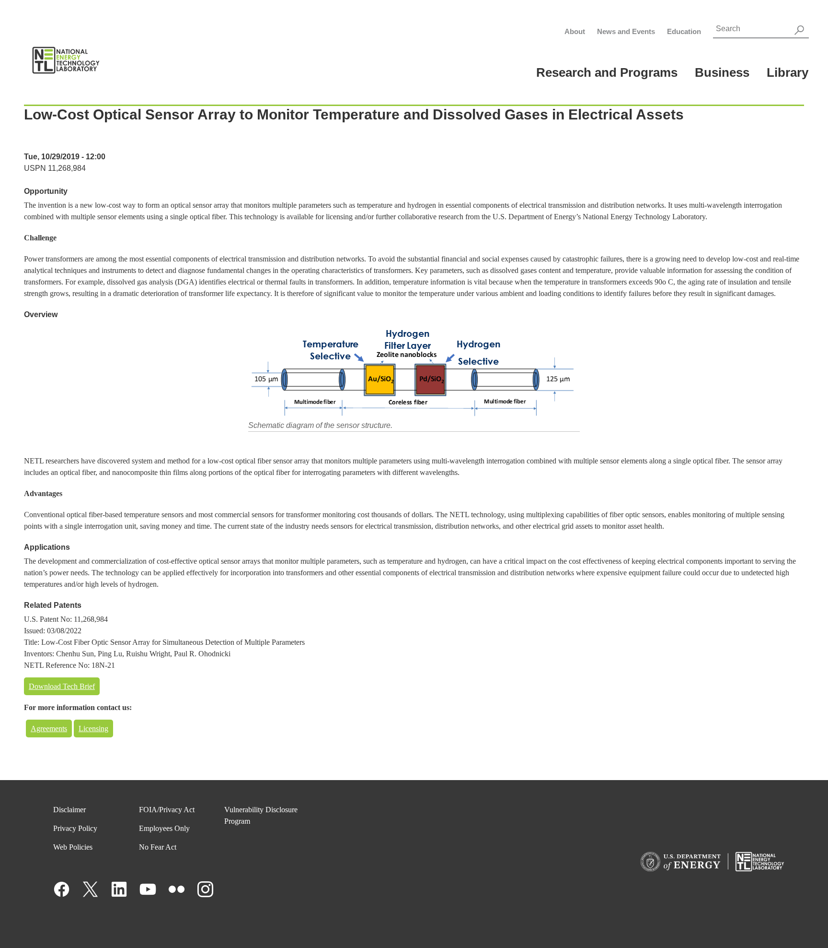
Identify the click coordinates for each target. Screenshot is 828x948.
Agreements (49, 728)
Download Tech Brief (62, 686)
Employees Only (164, 828)
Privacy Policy (75, 828)
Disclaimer (69, 810)
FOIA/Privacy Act (167, 810)
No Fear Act (157, 847)
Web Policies (72, 847)
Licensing (93, 728)
